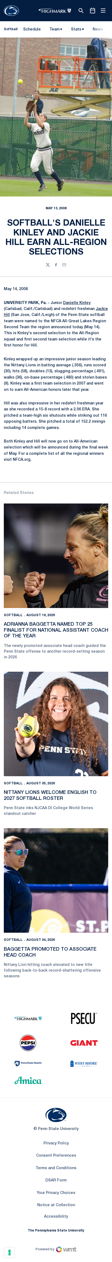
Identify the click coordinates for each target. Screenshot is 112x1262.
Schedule (32, 29)
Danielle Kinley (77, 303)
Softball (13, 615)
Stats (76, 29)
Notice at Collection (56, 1205)
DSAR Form (56, 1180)
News (98, 29)
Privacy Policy (56, 1143)
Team (54, 29)
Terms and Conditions (56, 1168)
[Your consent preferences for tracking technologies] (9, 1252)
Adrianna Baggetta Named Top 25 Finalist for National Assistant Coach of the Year (56, 630)
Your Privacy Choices (56, 1193)
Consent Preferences (56, 1155)
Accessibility (56, 1216)
